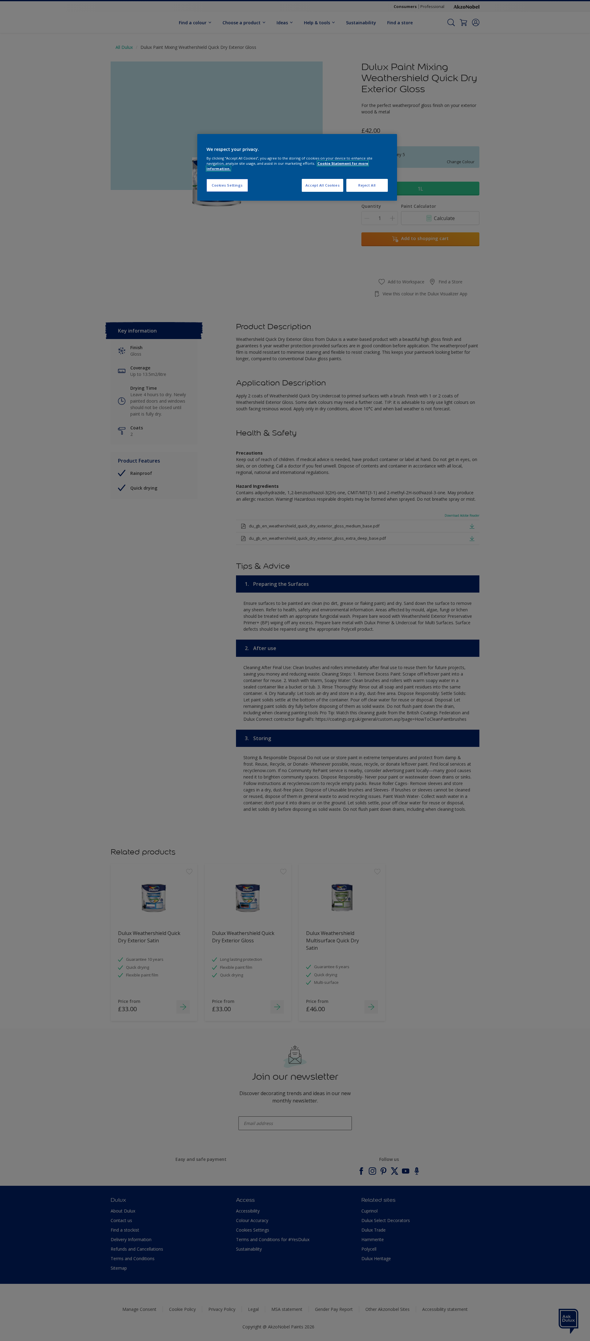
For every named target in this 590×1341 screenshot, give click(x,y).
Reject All (367, 185)
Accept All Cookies (322, 185)
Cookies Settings (227, 185)
